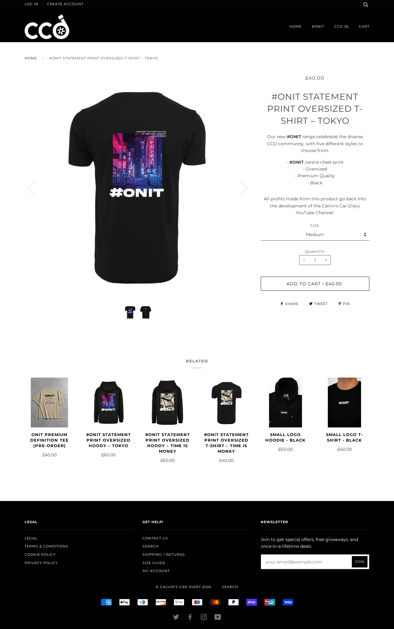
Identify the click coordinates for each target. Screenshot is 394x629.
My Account (156, 571)
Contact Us (155, 538)
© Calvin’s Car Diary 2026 (183, 587)
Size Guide (154, 563)
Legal (31, 538)
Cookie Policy (40, 554)
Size (315, 225)
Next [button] (240, 188)
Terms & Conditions (46, 546)
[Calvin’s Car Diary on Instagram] (204, 618)
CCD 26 (341, 26)
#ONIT (318, 26)
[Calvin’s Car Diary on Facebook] (190, 618)
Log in (31, 4)
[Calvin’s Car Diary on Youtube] (218, 618)
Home (295, 26)
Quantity (315, 252)
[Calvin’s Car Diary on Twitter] (176, 618)
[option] (138, 188)
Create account (65, 4)
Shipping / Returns (164, 554)
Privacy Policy (41, 563)
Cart (364, 26)
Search (151, 546)
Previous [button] (35, 188)
